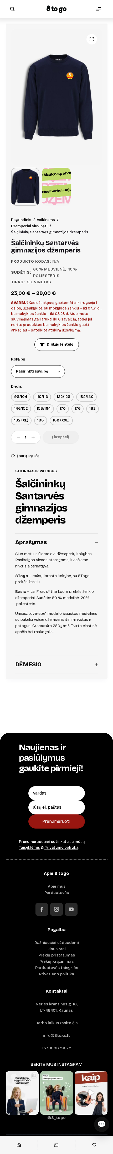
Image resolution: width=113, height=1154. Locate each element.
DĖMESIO (28, 664)
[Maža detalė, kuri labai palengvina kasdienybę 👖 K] (91, 1093)
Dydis (16, 386)
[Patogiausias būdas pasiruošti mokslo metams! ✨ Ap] (22, 1093)
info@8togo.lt (56, 1035)
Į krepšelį (60, 437)
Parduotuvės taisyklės (56, 967)
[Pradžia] (19, 1145)
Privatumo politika (61, 847)
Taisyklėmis (29, 847)
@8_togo (56, 1117)
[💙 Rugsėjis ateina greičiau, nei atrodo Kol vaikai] (56, 1093)
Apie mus (56, 886)
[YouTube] (71, 909)
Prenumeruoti (56, 821)
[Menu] (98, 9)
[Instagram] (56, 909)
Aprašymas (31, 542)
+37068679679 (56, 1048)
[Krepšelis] (57, 1145)
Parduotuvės (56, 892)
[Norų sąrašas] (94, 1145)
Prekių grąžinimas (56, 961)
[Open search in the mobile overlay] (12, 9)
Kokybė (18, 359)
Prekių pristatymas (56, 955)
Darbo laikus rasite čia (56, 1023)
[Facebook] (41, 909)
